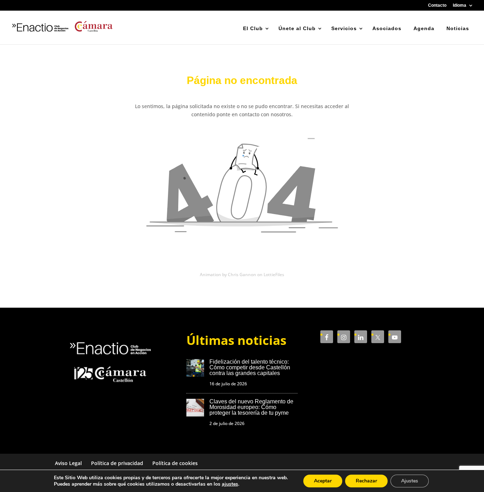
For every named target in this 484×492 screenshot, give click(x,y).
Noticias (457, 28)
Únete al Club (297, 28)
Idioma (459, 5)
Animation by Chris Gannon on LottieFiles (242, 275)
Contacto (437, 5)
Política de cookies (175, 463)
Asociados (386, 28)
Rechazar (366, 480)
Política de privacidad (117, 463)
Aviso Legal (68, 463)
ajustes (230, 484)
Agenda (423, 28)
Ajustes (409, 480)
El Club (253, 28)
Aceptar (323, 480)
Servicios (344, 28)
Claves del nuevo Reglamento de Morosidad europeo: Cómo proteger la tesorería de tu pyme (251, 407)
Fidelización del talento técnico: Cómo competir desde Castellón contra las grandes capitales (249, 367)
